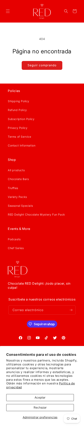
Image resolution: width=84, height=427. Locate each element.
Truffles (13, 188)
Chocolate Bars (18, 179)
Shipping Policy (18, 101)
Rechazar (40, 407)
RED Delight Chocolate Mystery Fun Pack (36, 214)
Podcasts (14, 239)
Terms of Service (19, 136)
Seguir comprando (42, 65)
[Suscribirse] (71, 310)
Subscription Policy (21, 119)
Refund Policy (17, 110)
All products (16, 170)
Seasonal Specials (20, 205)
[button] (8, 11)
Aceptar (40, 397)
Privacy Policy (17, 127)
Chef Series (16, 248)
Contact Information (21, 145)
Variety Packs (17, 196)
